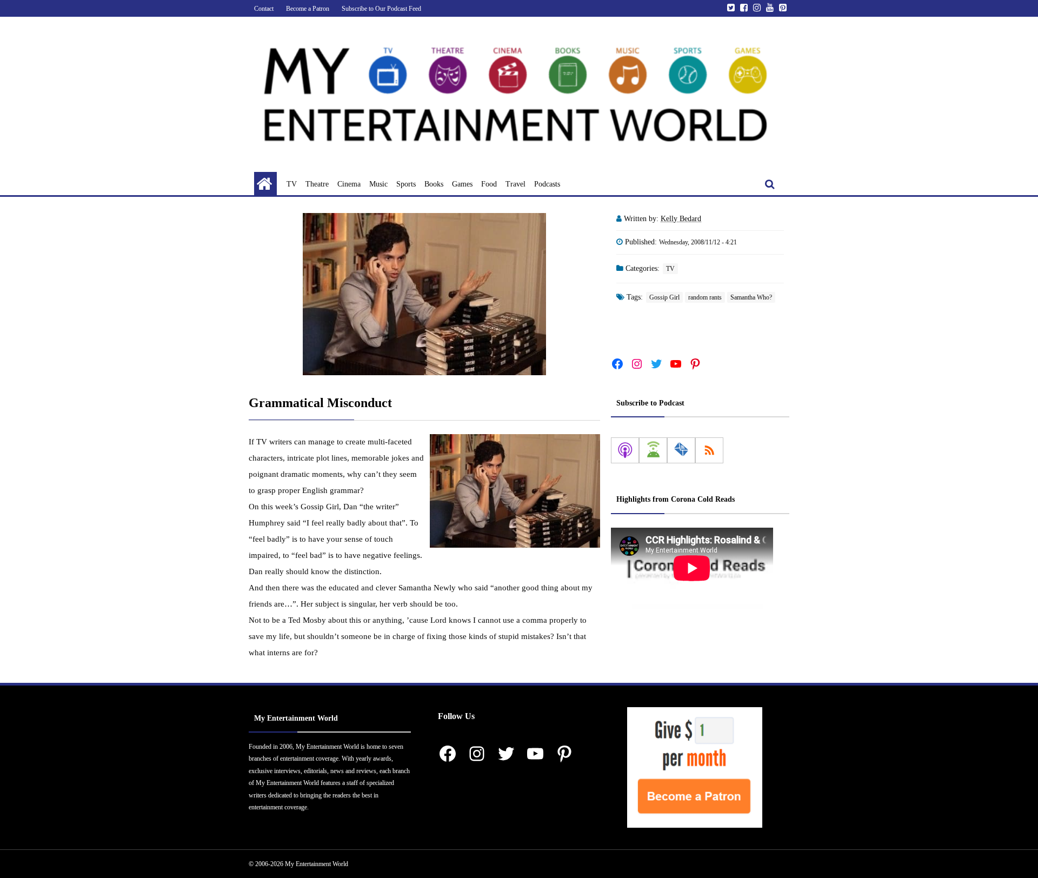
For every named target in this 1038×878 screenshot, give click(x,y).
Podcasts (547, 184)
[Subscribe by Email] (681, 450)
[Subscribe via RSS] (709, 450)
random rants (705, 297)
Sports (406, 184)
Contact (264, 8)
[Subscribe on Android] (653, 450)
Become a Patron (307, 8)
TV (292, 184)
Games (462, 184)
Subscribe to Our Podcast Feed (381, 8)
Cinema (349, 184)
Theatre (317, 184)
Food (489, 184)
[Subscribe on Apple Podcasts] (625, 450)
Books (433, 184)
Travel (515, 184)
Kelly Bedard (681, 219)
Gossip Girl (664, 297)
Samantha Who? (751, 297)
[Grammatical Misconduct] (424, 294)
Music (378, 184)
